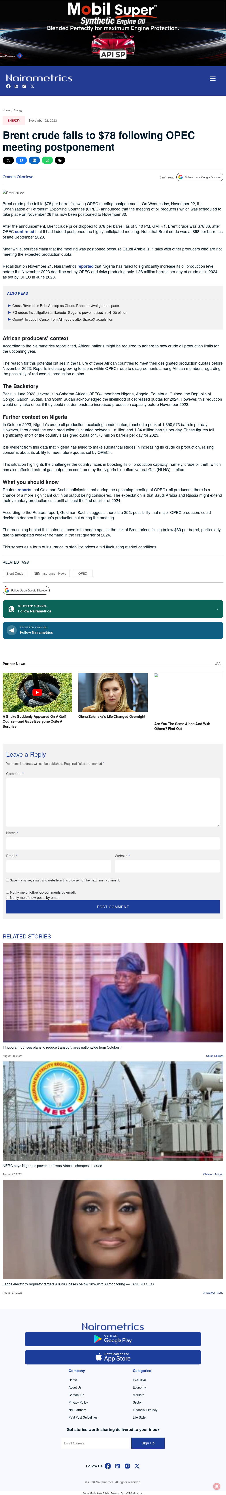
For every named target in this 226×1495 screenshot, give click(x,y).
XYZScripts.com (134, 1493)
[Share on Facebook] (21, 160)
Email (11, 855)
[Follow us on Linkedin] (16, 85)
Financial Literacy (145, 1410)
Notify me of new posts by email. (35, 897)
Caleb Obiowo (214, 1055)
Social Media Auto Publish (96, 1493)
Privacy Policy (78, 1402)
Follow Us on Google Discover (203, 177)
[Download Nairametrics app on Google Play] (113, 1339)
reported (85, 266)
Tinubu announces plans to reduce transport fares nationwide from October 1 (62, 1047)
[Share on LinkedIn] (34, 160)
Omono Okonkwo (18, 176)
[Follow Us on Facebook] (108, 1465)
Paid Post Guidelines (83, 1417)
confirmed (24, 231)
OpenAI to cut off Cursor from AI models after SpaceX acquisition (62, 319)
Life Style (139, 1417)
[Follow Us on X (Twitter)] (137, 1465)
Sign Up (148, 1443)
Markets (138, 1395)
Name (12, 832)
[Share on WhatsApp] (47, 160)
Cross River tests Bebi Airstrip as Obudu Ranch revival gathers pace (65, 305)
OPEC (82, 573)
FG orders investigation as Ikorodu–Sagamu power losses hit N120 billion (69, 312)
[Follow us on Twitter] (32, 85)
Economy (139, 1387)
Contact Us (76, 1395)
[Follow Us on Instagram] (127, 1465)
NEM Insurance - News (50, 573)
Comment (15, 773)
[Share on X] (8, 160)
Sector (137, 1402)
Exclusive (139, 1380)
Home (6, 110)
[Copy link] (60, 160)
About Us (75, 1387)
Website (122, 855)
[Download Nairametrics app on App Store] (113, 1357)
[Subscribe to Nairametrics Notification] (216, 1486)
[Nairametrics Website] (39, 77)
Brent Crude (14, 573)
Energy (18, 110)
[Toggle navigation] (212, 78)
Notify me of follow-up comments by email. (43, 892)
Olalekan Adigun (213, 1174)
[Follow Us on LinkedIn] (118, 1465)
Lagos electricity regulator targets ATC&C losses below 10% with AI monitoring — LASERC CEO (78, 1284)
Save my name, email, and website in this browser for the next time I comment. (65, 880)
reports (24, 490)
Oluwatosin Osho (213, 1292)
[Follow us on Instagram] (24, 85)
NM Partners (77, 1410)
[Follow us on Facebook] (8, 85)
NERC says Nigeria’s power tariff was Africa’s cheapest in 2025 (52, 1165)
